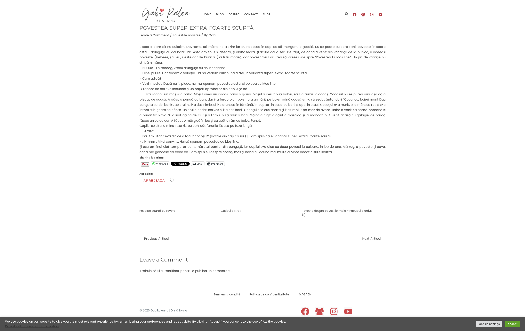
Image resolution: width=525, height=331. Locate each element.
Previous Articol (154, 238)
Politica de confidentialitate (269, 294)
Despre (234, 14)
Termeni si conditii (226, 294)
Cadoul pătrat (231, 211)
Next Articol (373, 238)
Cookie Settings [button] (489, 324)
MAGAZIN (305, 294)
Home (207, 14)
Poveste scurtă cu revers (157, 211)
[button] (347, 14)
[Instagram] (372, 14)
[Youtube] (380, 14)
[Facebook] (354, 14)
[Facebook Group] (363, 14)
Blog (220, 14)
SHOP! (267, 14)
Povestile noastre (186, 35)
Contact (251, 14)
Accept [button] (512, 324)
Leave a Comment (154, 35)
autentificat (170, 271)
